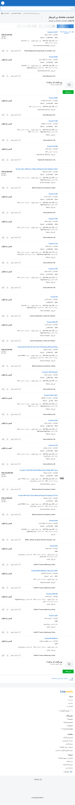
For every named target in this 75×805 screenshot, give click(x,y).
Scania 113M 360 (52, 594)
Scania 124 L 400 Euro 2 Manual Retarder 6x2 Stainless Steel (37, 169)
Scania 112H (53, 615)
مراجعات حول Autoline (66, 747)
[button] (2, 3)
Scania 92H (54, 546)
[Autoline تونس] (63, 3)
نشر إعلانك (68, 92)
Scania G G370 (52, 32)
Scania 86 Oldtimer (51, 638)
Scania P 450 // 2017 (51, 395)
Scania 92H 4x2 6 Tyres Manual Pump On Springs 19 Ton (38, 495)
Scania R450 (53, 98)
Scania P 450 (53, 121)
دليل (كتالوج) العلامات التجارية (64, 750)
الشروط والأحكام (68, 737)
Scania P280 (53, 57)
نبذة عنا (70, 700)
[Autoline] (2, 13)
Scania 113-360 (52, 146)
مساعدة (70, 703)
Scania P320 (53, 520)
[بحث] (2, 9)
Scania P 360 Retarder (50, 372)
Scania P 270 (53, 243)
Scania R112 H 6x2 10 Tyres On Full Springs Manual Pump (37, 347)
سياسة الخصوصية (67, 741)
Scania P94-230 (52, 322)
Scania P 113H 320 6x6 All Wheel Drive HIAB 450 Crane (39, 470)
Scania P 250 (53, 194)
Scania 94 (54, 297)
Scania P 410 (53, 445)
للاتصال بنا (70, 706)
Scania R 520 (53, 420)
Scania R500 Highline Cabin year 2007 (44, 571)
